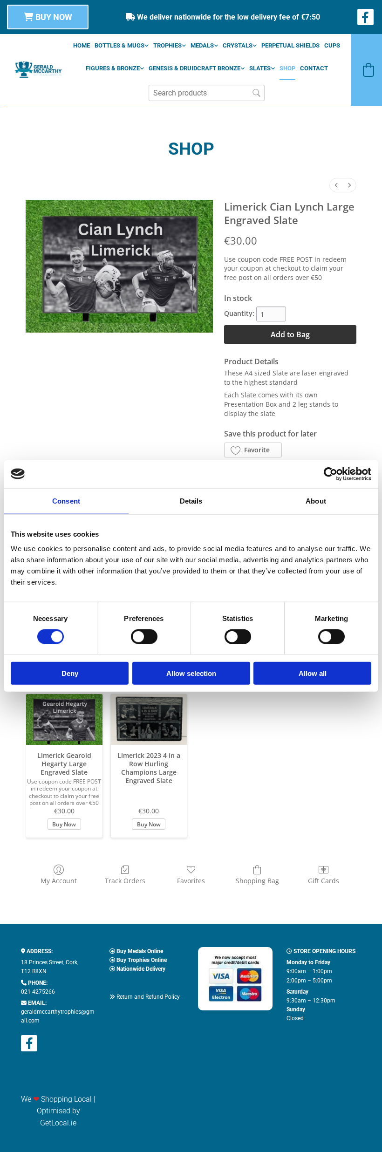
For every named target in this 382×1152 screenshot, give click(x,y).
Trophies (167, 45)
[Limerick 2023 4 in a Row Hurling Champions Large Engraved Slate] (149, 719)
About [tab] (316, 500)
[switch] (144, 636)
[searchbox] (207, 93)
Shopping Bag (257, 880)
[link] (121, 45)
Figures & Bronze (113, 68)
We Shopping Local (56, 1099)
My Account (59, 880)
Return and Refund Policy (148, 997)
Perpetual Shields (290, 45)
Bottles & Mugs (119, 45)
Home (81, 45)
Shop (287, 68)
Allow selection (191, 673)
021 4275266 (38, 991)
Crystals (237, 45)
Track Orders (125, 880)
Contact (314, 68)
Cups (332, 45)
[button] (48, 17)
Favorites (191, 880)
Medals (202, 45)
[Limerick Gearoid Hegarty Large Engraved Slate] (64, 719)
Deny (69, 673)
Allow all (313, 673)
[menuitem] (336, 185)
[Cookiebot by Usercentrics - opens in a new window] (330, 474)
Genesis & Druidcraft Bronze (194, 68)
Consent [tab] (66, 500)
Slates (260, 68)
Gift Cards (323, 880)
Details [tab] (191, 500)
